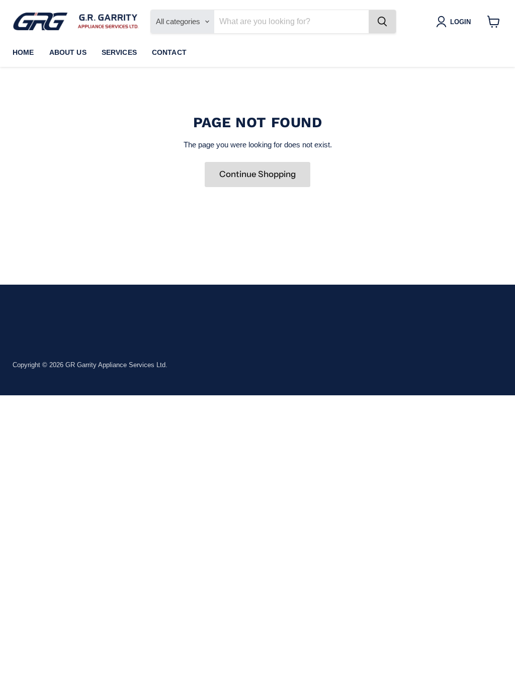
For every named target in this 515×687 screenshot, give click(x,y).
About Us (68, 52)
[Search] (382, 21)
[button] (455, 22)
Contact (169, 52)
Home (23, 52)
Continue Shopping (257, 174)
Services (119, 52)
